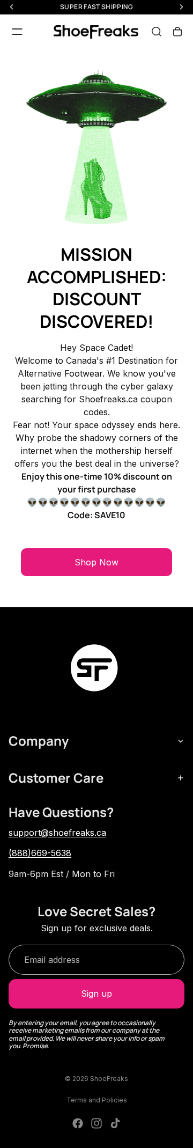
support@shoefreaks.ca (57, 832)
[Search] (156, 31)
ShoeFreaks (109, 1079)
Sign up (96, 993)
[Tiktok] (115, 1123)
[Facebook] (77, 1123)
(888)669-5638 (40, 853)
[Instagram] (96, 1123)
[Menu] (17, 31)
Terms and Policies (96, 1100)
